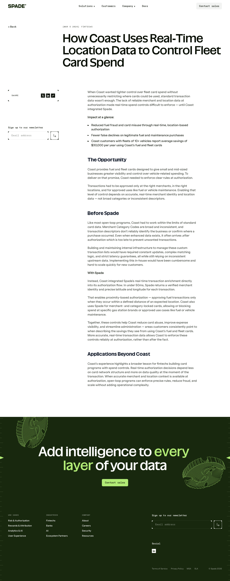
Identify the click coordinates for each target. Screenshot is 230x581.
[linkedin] (154, 551)
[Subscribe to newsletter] (54, 135)
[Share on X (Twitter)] (43, 96)
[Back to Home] (19, 6)
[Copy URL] (53, 96)
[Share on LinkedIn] (48, 96)
